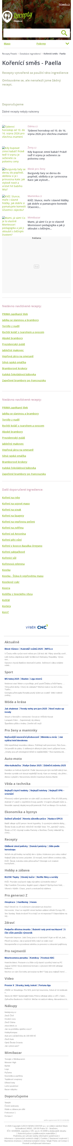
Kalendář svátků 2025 (32, 649)
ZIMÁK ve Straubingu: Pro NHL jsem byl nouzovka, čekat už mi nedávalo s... (36, 991)
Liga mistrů (36, 679)
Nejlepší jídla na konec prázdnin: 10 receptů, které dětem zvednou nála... (36, 858)
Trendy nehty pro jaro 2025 (34, 709)
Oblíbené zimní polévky (16, 846)
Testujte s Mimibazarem (15, 1059)
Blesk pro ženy (36, 169)
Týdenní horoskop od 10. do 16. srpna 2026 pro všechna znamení (48, 132)
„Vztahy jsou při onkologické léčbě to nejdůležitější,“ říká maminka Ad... (35, 752)
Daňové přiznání (13, 819)
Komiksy (35, 958)
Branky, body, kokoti (26, 985)
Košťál (6, 600)
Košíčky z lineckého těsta (17, 594)
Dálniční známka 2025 (55, 765)
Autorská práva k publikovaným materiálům (36, 1133)
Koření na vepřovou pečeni (18, 521)
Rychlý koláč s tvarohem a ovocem (23, 332)
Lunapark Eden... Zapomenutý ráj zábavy (22, 720)
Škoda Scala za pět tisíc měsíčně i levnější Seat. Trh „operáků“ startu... (35, 827)
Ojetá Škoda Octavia (14, 1042)
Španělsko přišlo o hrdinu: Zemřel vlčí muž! (23, 723)
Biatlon (25, 679)
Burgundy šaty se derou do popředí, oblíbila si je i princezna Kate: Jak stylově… (47, 176)
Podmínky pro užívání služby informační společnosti (35, 1136)
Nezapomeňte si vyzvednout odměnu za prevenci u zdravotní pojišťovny (36, 944)
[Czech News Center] (42, 627)
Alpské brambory (12, 338)
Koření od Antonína (14, 533)
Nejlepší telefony (39, 790)
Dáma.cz (33, 126)
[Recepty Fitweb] (17, 16)
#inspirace (10, 902)
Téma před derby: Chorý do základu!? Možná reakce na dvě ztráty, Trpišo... (34, 688)
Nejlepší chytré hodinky (17, 790)
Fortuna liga (45, 985)
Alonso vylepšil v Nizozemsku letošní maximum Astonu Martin (31, 777)
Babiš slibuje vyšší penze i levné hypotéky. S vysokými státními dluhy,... (35, 823)
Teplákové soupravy (13, 1079)
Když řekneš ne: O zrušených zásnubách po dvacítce (28, 907)
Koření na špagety (13, 515)
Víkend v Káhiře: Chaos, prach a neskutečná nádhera (28, 888)
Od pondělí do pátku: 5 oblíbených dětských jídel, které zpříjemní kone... (36, 748)
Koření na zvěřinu (13, 527)
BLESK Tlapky (12, 877)
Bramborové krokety (14, 368)
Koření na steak (11, 509)
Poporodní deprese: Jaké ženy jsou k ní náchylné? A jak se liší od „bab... (36, 937)
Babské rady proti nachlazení (48, 929)
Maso (7, 43)
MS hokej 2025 (12, 679)
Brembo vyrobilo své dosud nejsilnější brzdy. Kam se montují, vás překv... (36, 773)
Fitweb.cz (64, 4)
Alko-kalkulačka (13, 765)
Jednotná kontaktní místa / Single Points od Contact (45, 1141)
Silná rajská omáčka (14, 362)
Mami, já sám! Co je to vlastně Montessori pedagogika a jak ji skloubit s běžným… (46, 225)
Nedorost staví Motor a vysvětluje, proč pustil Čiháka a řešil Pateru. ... (35, 683)
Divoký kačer (28, 877)
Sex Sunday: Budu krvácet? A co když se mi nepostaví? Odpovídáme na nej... (36, 914)
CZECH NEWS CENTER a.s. (34, 1126)
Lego (7, 1069)
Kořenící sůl (9, 558)
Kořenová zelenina (13, 564)
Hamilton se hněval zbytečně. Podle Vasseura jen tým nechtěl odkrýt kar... (36, 770)
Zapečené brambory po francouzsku (24, 380)
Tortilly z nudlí (10, 326)
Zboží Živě (9, 1016)
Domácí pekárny (38, 846)
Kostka (6, 570)
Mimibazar (34, 217)
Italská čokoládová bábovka (19, 374)
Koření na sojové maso (16, 503)
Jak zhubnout (12, 709)
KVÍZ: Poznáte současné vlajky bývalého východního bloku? (31, 882)
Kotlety (6, 606)
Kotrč (5, 612)
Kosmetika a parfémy (14, 1076)
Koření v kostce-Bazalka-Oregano (22, 545)
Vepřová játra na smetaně (17, 356)
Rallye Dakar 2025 (32, 765)
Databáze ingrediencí (30, 53)
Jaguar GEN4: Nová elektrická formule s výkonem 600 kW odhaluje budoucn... (34, 967)
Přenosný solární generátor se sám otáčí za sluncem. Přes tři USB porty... (36, 798)
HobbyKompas (11, 1032)
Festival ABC (47, 958)
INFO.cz (49, 649)
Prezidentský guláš (13, 344)
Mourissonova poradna (16, 958)
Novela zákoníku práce (35, 819)
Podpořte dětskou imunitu (18, 929)
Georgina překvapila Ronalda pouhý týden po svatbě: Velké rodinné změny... (33, 694)
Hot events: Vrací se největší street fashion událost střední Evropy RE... (36, 910)
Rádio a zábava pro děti (15, 1109)
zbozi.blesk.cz (11, 1026)
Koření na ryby (11, 497)
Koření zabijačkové (13, 551)
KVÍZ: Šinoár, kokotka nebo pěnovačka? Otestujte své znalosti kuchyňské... (31, 862)
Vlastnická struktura (12, 1141)
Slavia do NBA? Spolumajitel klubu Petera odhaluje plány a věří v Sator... (35, 996)
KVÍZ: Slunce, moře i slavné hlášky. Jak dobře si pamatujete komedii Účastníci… (48, 204)
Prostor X (10, 985)
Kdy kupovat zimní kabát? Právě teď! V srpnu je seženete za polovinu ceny (47, 155)
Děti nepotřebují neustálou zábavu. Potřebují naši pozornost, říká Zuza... (36, 745)
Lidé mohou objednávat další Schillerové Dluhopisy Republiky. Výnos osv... (34, 658)
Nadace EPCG (55, 819)
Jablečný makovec (13, 350)
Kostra (6, 588)
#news (33, 902)
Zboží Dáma (10, 1022)
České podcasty (12, 1106)
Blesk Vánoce (12, 649)
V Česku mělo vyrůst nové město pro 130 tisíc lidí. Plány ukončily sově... (36, 653)
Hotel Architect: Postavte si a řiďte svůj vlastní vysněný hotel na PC (33, 962)
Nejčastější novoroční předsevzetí (22, 737)
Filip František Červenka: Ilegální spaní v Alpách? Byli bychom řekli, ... (35, 885)
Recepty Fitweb (9, 53)
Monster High (10, 1062)
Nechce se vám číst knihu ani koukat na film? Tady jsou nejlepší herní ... (36, 972)
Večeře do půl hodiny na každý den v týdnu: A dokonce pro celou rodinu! (35, 854)
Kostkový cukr (10, 582)
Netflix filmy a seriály (47, 877)
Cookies (44, 1138)
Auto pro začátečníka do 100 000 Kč (20, 1036)
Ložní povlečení (11, 1086)
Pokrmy (41, 43)
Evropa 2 (8, 1116)
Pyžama (8, 1072)
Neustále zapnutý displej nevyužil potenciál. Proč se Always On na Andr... (36, 805)
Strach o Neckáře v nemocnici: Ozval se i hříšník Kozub (29, 717)
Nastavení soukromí (58, 1138)
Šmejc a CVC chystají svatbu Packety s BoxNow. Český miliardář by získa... (34, 831)
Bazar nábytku (11, 1089)
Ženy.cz (32, 147)
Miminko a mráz (49, 737)
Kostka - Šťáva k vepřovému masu (22, 576)
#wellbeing (23, 902)
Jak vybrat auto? (12, 1046)
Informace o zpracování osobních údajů (21, 1138)
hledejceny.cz (10, 1012)
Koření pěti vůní (12, 539)
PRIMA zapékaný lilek (15, 314)
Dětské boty (10, 1083)
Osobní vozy (10, 1019)
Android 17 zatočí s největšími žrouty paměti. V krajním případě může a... (36, 802)
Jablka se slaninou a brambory (20, 320)
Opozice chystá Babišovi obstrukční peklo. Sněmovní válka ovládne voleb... (34, 664)
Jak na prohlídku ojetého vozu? (18, 1029)
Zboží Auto (9, 1039)
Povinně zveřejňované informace (37, 1143)
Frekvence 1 (10, 1113)
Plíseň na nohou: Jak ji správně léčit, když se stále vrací (29, 941)
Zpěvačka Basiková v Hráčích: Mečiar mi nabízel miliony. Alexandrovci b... (36, 999)
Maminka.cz (35, 196)
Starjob (8, 1102)
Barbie (7, 1066)
